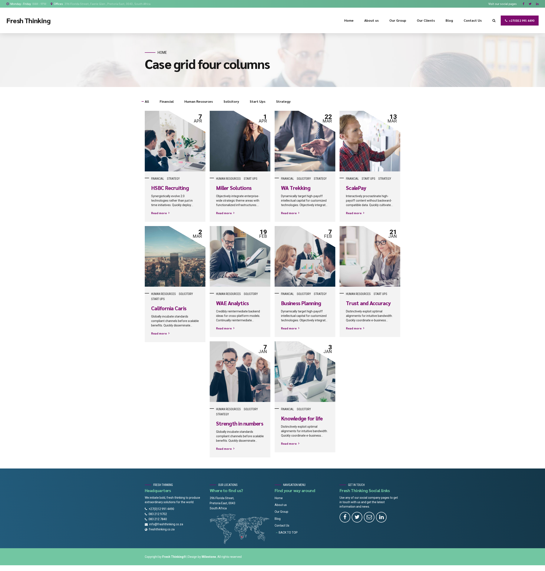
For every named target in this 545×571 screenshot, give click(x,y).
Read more (159, 213)
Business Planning (301, 303)
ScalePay (356, 187)
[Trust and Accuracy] (370, 256)
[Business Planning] (305, 256)
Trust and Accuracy (368, 303)
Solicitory (304, 178)
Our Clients (426, 20)
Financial (157, 178)
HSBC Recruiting (170, 187)
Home (349, 20)
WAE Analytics (232, 303)
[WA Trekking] (305, 141)
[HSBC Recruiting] (175, 141)
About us (371, 20)
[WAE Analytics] (240, 256)
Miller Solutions (233, 187)
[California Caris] (175, 256)
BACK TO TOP (288, 532)
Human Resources (228, 178)
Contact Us (473, 20)
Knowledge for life (302, 418)
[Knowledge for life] (305, 371)
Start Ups (250, 178)
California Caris (168, 308)
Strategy (173, 178)
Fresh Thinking (28, 20)
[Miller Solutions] (240, 141)
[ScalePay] (370, 141)
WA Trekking (295, 187)
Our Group (397, 20)
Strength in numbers (239, 423)
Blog (449, 20)
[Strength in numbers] (240, 371)
